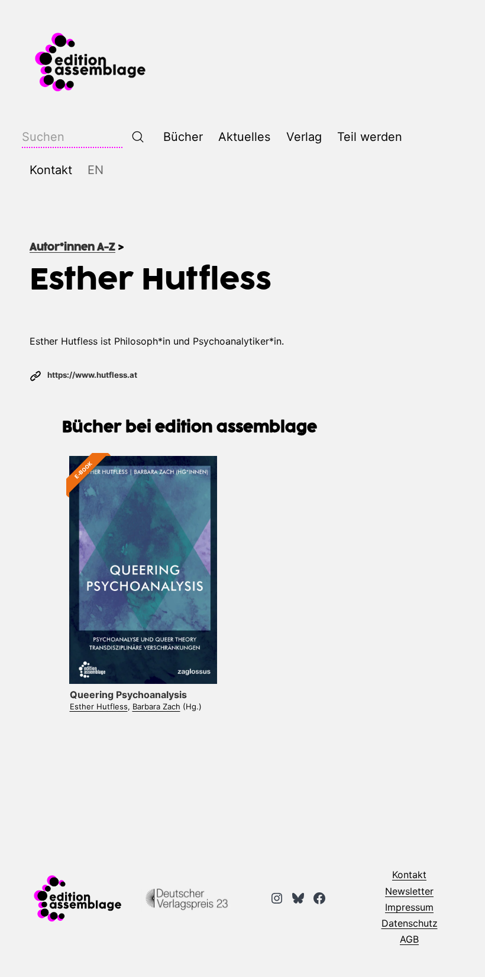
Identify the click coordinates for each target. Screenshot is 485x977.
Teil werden (369, 137)
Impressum (409, 907)
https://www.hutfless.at (92, 375)
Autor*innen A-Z (72, 247)
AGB (409, 939)
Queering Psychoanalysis (128, 694)
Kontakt (51, 170)
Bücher (183, 137)
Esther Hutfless (99, 706)
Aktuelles (244, 137)
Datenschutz (409, 923)
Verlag (304, 137)
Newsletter (409, 891)
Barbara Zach (156, 706)
